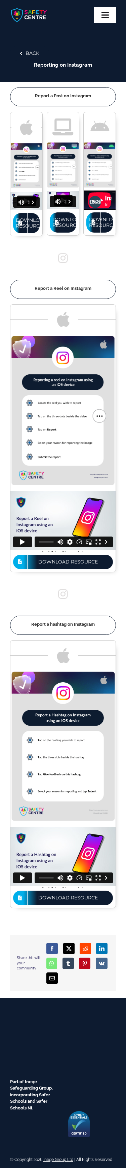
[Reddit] (85, 948)
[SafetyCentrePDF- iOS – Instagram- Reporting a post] (26, 144)
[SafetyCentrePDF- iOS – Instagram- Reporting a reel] (63, 336)
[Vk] (101, 963)
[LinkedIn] (101, 948)
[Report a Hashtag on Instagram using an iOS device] (63, 672)
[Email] (52, 978)
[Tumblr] (68, 963)
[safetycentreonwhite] (29, 9)
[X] (68, 948)
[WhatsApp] (52, 963)
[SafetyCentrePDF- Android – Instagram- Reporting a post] (100, 144)
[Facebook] (52, 948)
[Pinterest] (84, 963)
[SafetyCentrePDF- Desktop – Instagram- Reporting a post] (63, 144)
